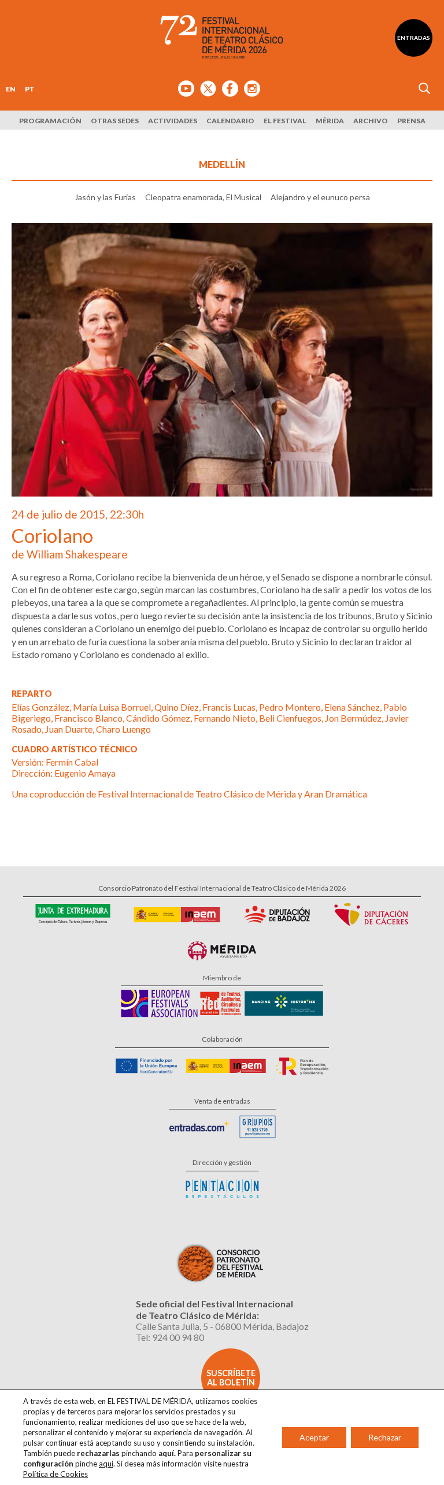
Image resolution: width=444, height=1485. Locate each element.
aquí (106, 1463)
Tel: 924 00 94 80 (170, 1337)
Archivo (370, 120)
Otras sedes (115, 120)
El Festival (285, 120)
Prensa (411, 120)
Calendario (230, 120)
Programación (50, 120)
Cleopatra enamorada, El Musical (203, 197)
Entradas (413, 37)
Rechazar (384, 1437)
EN (11, 88)
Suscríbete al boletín (231, 1377)
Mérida (330, 120)
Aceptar (314, 1437)
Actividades (172, 120)
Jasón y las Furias (105, 197)
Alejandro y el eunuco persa (320, 197)
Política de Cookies (55, 1474)
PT (30, 88)
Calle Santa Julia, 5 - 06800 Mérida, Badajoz (222, 1326)
